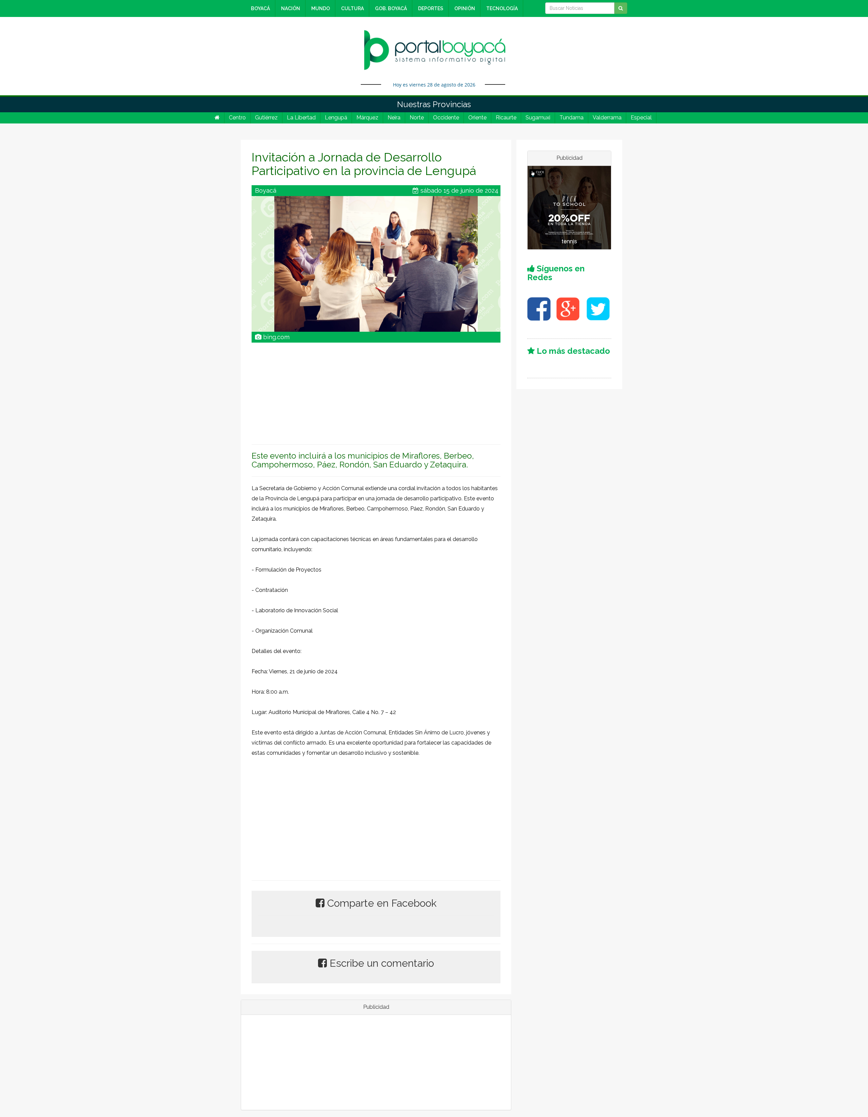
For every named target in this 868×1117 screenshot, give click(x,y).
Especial (641, 117)
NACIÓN (290, 8)
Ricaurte (506, 117)
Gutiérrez (266, 117)
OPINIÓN (464, 8)
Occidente (446, 117)
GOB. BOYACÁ (391, 8)
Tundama (571, 117)
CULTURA (352, 8)
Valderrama (607, 117)
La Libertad (301, 117)
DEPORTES (430, 8)
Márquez (367, 117)
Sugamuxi (538, 117)
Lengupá (336, 117)
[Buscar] (620, 8)
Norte (417, 117)
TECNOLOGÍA (502, 8)
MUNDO (320, 8)
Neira (394, 117)
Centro (237, 117)
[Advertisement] (376, 390)
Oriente (477, 117)
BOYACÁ (260, 8)
